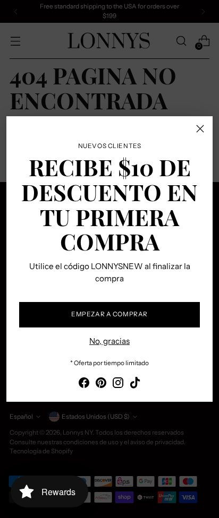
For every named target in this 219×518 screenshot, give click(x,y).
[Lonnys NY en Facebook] (84, 384)
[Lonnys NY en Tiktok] (135, 384)
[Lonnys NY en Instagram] (118, 384)
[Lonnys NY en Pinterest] (101, 384)
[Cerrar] (200, 128)
